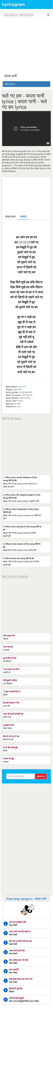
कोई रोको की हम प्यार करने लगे (20, 978)
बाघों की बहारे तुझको (16, 997)
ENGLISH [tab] (10, 216)
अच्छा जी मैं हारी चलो (17, 950)
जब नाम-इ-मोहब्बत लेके (17, 921)
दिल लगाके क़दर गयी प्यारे (18, 959)
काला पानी (22, 386)
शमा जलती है (14, 969)
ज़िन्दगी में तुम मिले (15, 988)
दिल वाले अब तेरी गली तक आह (20, 940)
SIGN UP (41, 776)
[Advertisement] (26, 43)
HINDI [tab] (23, 216)
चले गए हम (10, 84)
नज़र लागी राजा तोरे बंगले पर (19, 931)
